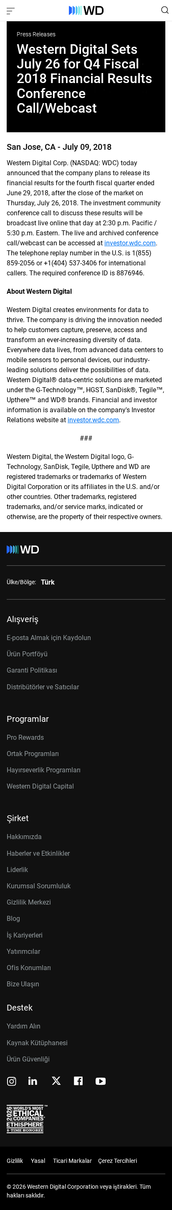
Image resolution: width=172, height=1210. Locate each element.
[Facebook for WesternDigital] (79, 1082)
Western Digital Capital (40, 786)
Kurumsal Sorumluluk (39, 886)
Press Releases (36, 34)
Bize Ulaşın (23, 984)
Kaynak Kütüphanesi (37, 1043)
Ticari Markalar (72, 1160)
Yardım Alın (23, 1026)
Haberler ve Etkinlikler (38, 853)
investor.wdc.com (130, 243)
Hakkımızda (24, 837)
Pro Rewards (25, 737)
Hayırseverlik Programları (44, 770)
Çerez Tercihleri (117, 1160)
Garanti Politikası (32, 670)
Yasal (38, 1160)
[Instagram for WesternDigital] (12, 1082)
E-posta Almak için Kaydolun (49, 638)
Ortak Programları (33, 754)
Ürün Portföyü (27, 654)
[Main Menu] (11, 10)
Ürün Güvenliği (28, 1059)
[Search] (165, 10)
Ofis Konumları (29, 968)
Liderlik (17, 870)
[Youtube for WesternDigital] (101, 1082)
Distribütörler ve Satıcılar (43, 687)
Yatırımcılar (23, 951)
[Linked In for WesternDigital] (33, 1082)
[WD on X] (56, 1081)
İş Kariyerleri (25, 935)
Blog (13, 919)
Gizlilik (15, 1160)
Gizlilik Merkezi (29, 902)
